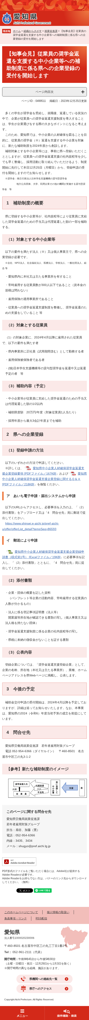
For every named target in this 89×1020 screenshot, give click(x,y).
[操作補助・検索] (66, 1013)
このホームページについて (21, 912)
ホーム (17, 31)
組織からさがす (33, 31)
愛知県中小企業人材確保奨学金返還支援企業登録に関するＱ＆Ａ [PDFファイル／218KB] (44, 479)
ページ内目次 (44, 91)
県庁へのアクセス (40, 988)
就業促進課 (50, 31)
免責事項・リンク (15, 918)
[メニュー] (22, 1013)
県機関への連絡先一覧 (43, 979)
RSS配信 (41, 918)
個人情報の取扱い (58, 912)
